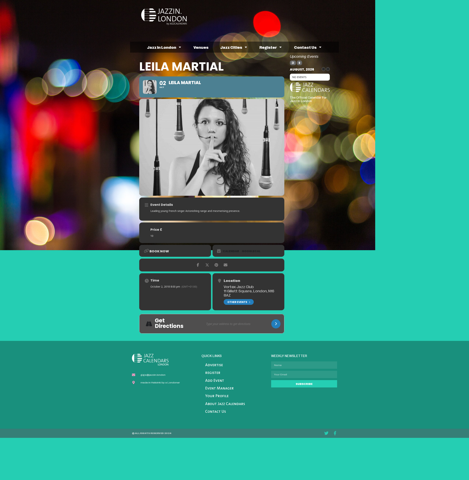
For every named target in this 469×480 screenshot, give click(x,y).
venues (200, 47)
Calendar (231, 251)
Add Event (214, 381)
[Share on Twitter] (207, 265)
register (268, 47)
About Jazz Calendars (225, 404)
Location (232, 280)
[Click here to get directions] (275, 323)
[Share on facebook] (198, 265)
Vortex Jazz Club (239, 286)
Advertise (214, 365)
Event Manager (219, 388)
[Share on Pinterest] (216, 265)
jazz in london (161, 47)
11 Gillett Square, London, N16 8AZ (249, 292)
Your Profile (217, 396)
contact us (305, 47)
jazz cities (231, 47)
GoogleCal (251, 251)
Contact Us (215, 412)
